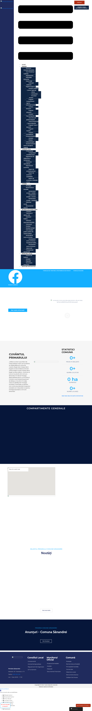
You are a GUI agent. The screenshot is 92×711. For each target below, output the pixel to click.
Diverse (31, 140)
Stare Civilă (29, 81)
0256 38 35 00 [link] (16, 674)
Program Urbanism (29, 111)
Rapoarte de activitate (28, 166)
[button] (45, 32)
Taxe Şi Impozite (30, 116)
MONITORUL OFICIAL (27, 253)
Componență (29, 151)
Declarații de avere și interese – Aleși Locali (31, 246)
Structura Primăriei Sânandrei (29, 69)
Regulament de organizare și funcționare (29, 158)
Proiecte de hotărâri (28, 256)
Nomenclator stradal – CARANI (31, 192)
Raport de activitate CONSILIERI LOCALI (32, 180)
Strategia (28, 185)
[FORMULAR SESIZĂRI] (78, 271)
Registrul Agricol (30, 86)
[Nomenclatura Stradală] (75, 664)
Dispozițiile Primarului (28, 78)
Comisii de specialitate (28, 163)
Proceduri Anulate (33, 96)
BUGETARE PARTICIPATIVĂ (28, 266)
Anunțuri (31, 138)
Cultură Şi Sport (30, 142)
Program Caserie (29, 129)
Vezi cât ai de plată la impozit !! (5, 705)
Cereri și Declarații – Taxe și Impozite (32, 122)
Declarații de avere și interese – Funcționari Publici (31, 240)
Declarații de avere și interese (28, 236)
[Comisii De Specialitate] (36, 664)
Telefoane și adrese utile (28, 214)
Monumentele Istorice (28, 206)
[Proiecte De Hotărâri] (56, 663)
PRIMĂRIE (24, 66)
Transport (28, 211)
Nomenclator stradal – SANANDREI (31, 199)
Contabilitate (29, 134)
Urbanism (28, 108)
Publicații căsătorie (30, 83)
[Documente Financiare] (56, 671)
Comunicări (34, 94)
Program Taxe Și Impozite (31, 126)
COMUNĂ (24, 184)
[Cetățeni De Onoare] (75, 677)
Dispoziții (28, 261)
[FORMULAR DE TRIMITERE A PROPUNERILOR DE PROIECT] (57, 271)
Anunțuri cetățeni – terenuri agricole (32, 89)
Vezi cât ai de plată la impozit (31, 118)
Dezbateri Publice (27, 217)
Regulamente (29, 75)
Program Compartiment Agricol (30, 101)
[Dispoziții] (56, 669)
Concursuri (29, 224)
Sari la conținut (4, 688)
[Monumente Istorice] (75, 674)
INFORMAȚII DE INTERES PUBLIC (30, 209)
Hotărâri (28, 259)
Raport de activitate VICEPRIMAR (30, 174)
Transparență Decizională (28, 251)
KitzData (51, 686)
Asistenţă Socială (30, 105)
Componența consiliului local (31, 153)
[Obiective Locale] (75, 672)
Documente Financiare (28, 263)
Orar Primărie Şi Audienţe (29, 72)
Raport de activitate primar (31, 170)
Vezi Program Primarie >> (83, 705)
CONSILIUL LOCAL (26, 149)
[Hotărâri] (56, 666)
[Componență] (36, 661)
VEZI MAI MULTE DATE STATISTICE (72, 396)
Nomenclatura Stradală (29, 188)
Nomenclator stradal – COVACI (31, 195)
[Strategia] (75, 661)
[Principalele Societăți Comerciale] (75, 668)
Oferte (33, 92)
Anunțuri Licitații (30, 228)
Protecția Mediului (31, 136)
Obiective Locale (27, 203)
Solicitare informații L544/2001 (29, 221)
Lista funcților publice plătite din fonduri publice (28, 231)
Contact (31, 107)
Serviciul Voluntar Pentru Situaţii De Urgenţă (29, 145)
